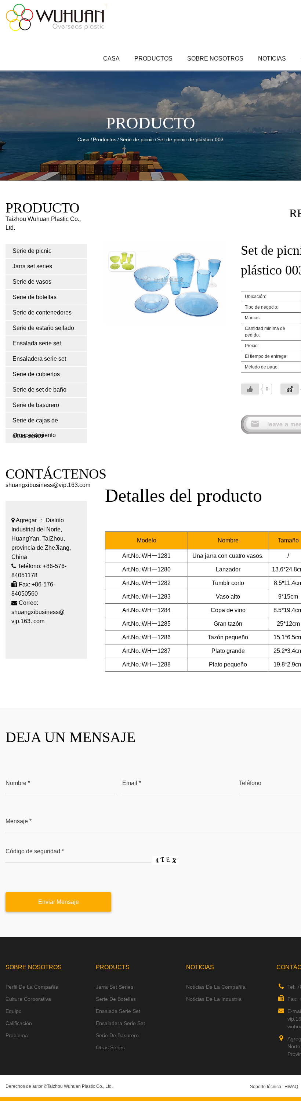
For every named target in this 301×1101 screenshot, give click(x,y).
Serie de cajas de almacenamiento (35, 422)
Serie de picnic (137, 139)
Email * (131, 783)
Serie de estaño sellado (43, 328)
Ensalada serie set (36, 343)
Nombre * (18, 783)
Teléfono (250, 783)
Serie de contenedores (42, 312)
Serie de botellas (34, 297)
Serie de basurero (35, 405)
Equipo (14, 1011)
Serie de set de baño (39, 389)
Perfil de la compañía (32, 987)
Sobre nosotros (215, 58)
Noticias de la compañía (216, 987)
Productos (153, 58)
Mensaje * (19, 821)
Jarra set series (166, 69)
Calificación (19, 1023)
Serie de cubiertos (36, 374)
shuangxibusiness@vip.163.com (48, 485)
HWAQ (291, 1086)
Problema (17, 1035)
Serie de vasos (31, 282)
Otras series (110, 1047)
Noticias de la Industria (214, 999)
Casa (111, 58)
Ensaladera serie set (39, 359)
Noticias (272, 58)
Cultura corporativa (28, 999)
